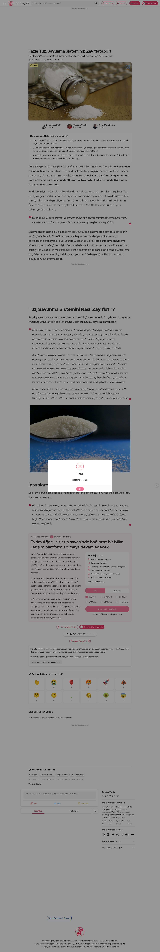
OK (80, 489)
